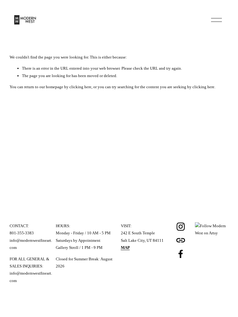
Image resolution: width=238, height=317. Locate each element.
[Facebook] (180, 254)
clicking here (80, 87)
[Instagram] (180, 226)
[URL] (180, 240)
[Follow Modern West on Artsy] (212, 233)
